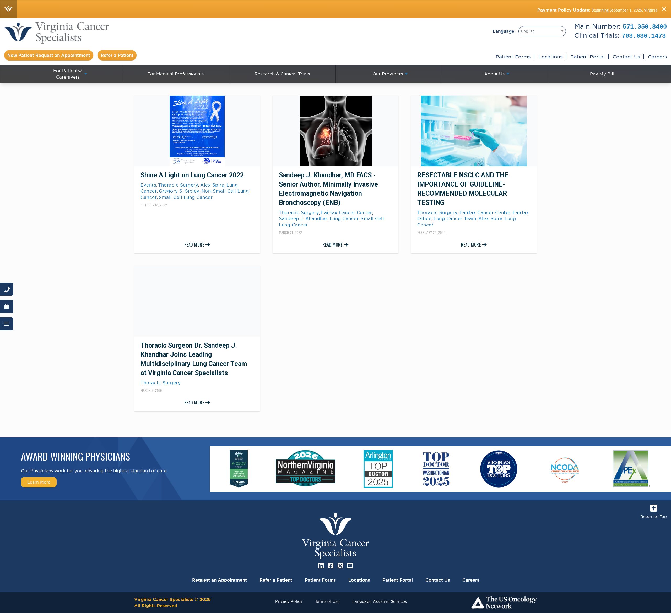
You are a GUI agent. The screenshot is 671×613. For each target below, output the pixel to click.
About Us (494, 74)
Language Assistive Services (379, 601)
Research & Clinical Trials (282, 74)
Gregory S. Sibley (179, 191)
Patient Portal (587, 56)
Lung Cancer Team (455, 218)
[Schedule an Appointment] (6, 306)
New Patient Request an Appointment (48, 55)
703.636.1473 (644, 36)
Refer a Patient (117, 55)
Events (148, 185)
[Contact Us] (6, 289)
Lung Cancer (344, 218)
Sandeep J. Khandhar (303, 218)
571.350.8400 (645, 26)
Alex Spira (212, 185)
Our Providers (387, 74)
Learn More (38, 482)
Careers (657, 56)
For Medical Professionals (175, 74)
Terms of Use (327, 601)
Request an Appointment (219, 580)
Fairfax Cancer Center (346, 212)
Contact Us (626, 56)
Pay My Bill (602, 74)
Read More (194, 245)
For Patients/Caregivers (67, 74)
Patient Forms (513, 56)
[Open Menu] (6, 323)
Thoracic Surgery (178, 185)
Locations (550, 56)
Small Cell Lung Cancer (186, 197)
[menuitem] (69, 74)
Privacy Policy (288, 601)
